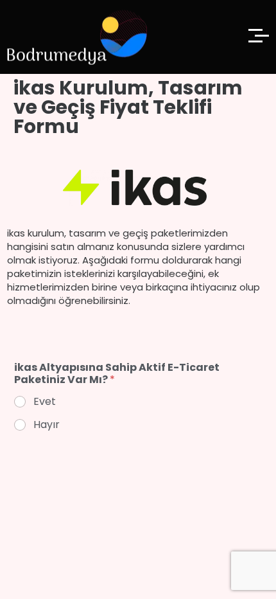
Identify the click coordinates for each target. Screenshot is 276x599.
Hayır (46, 425)
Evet (44, 402)
